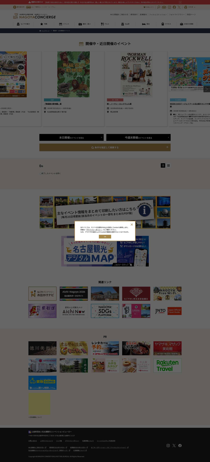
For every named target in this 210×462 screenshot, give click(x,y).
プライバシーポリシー (94, 230)
